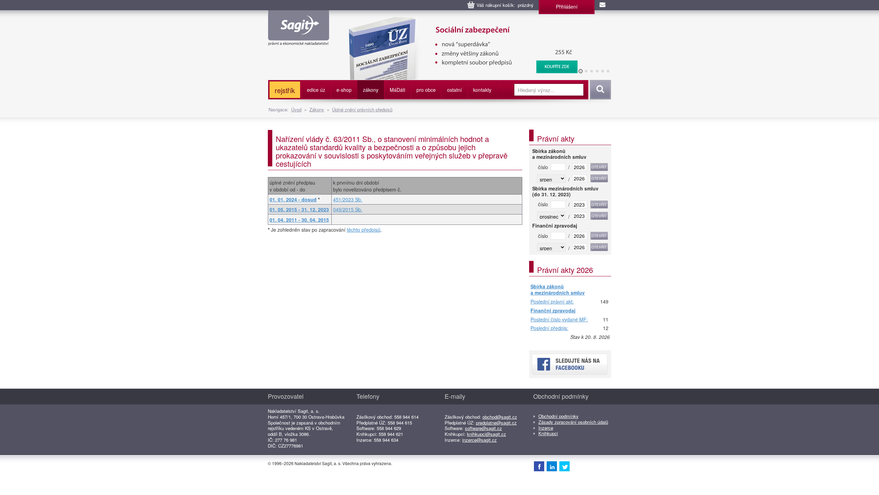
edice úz (316, 89)
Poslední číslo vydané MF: (559, 320)
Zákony (316, 109)
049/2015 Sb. (347, 209)
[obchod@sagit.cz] (603, 5)
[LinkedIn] (552, 466)
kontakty (482, 89)
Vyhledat (599, 89)
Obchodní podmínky (558, 416)
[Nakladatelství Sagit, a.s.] (298, 40)
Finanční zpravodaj (552, 311)
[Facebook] (539, 466)
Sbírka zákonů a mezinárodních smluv (557, 290)
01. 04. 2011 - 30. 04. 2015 (299, 219)
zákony (370, 89)
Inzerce (545, 428)
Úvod (296, 109)
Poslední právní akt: (552, 302)
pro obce (426, 89)
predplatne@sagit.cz (496, 422)
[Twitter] (564, 466)
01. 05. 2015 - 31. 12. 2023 (299, 209)
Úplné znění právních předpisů (362, 109)
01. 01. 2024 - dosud (293, 199)
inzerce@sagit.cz (479, 440)
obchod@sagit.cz (499, 417)
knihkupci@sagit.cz (486, 434)
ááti (397, 89)
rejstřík (285, 90)
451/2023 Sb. (347, 199)
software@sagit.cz (483, 428)
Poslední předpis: (549, 328)
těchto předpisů (363, 229)
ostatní (454, 89)
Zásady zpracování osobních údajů (573, 422)
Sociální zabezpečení (459, 20)
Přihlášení (567, 6)
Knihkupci (548, 433)
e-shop (344, 89)
